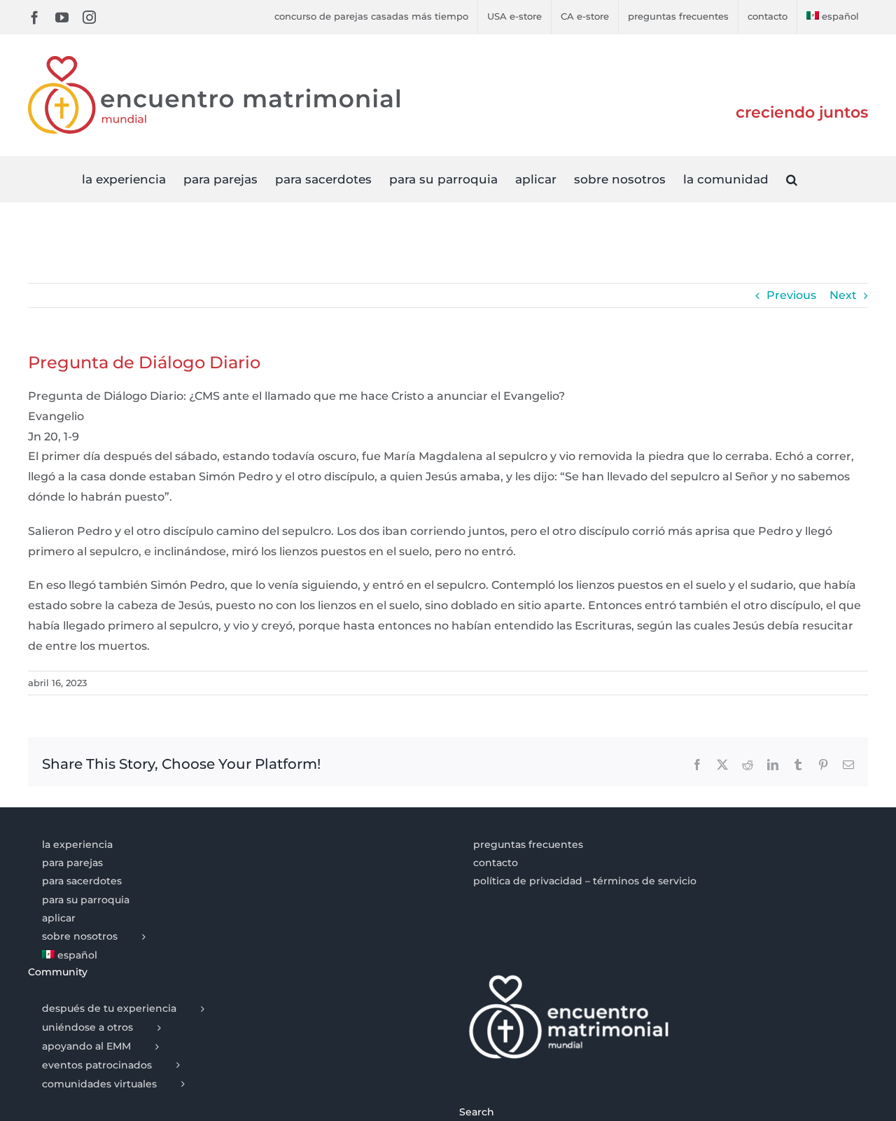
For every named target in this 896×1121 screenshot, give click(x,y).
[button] (791, 179)
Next (843, 295)
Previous (791, 295)
